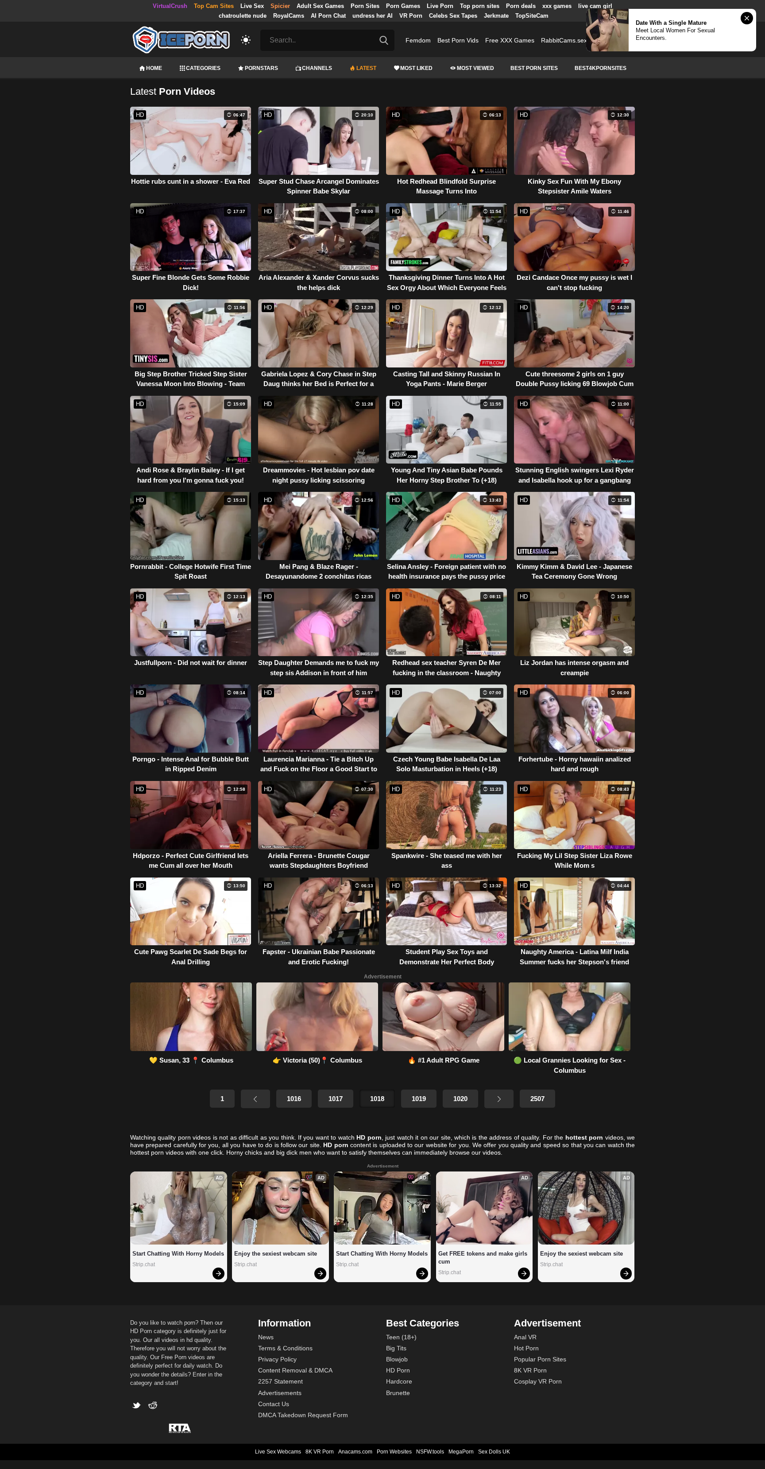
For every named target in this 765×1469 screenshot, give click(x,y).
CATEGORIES (203, 68)
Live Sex (252, 6)
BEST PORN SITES (534, 68)
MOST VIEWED (475, 68)
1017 (335, 1098)
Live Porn (440, 6)
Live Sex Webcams (278, 1452)
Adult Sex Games (320, 6)
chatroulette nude (243, 15)
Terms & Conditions (285, 1348)
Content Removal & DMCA (295, 1370)
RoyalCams (288, 15)
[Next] (499, 1099)
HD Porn (398, 1370)
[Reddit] (154, 1406)
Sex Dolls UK (494, 1452)
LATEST (366, 68)
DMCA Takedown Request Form (303, 1415)
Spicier (280, 6)
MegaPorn (461, 1452)
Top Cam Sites (214, 6)
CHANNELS (317, 68)
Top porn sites (479, 6)
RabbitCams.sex (564, 40)
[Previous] (255, 1099)
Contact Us (273, 1403)
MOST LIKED (416, 68)
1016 (294, 1098)
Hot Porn (526, 1348)
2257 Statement (280, 1381)
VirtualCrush (170, 6)
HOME (154, 68)
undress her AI (372, 15)
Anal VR (525, 1337)
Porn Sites (365, 6)
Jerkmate (496, 15)
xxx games (557, 6)
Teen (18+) (401, 1337)
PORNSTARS (261, 68)
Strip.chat (143, 1264)
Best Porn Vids (458, 40)
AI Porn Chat (328, 15)
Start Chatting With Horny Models (178, 1253)
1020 (460, 1098)
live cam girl (595, 6)
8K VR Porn (530, 1370)
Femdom (418, 40)
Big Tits (396, 1348)
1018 (377, 1098)
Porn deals (521, 6)
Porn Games (403, 6)
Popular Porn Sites (540, 1359)
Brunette (398, 1392)
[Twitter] (138, 1406)
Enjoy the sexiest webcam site (275, 1253)
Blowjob (397, 1359)
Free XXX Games (509, 40)
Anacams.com (355, 1452)
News (266, 1337)
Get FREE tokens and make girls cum (483, 1257)
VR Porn (410, 15)
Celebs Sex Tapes (453, 15)
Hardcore (399, 1381)
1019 (419, 1098)
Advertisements (279, 1392)
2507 (537, 1098)
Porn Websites (394, 1452)
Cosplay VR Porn (538, 1381)
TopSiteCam (532, 15)
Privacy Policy (277, 1359)
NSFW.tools (430, 1452)
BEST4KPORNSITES (600, 68)
